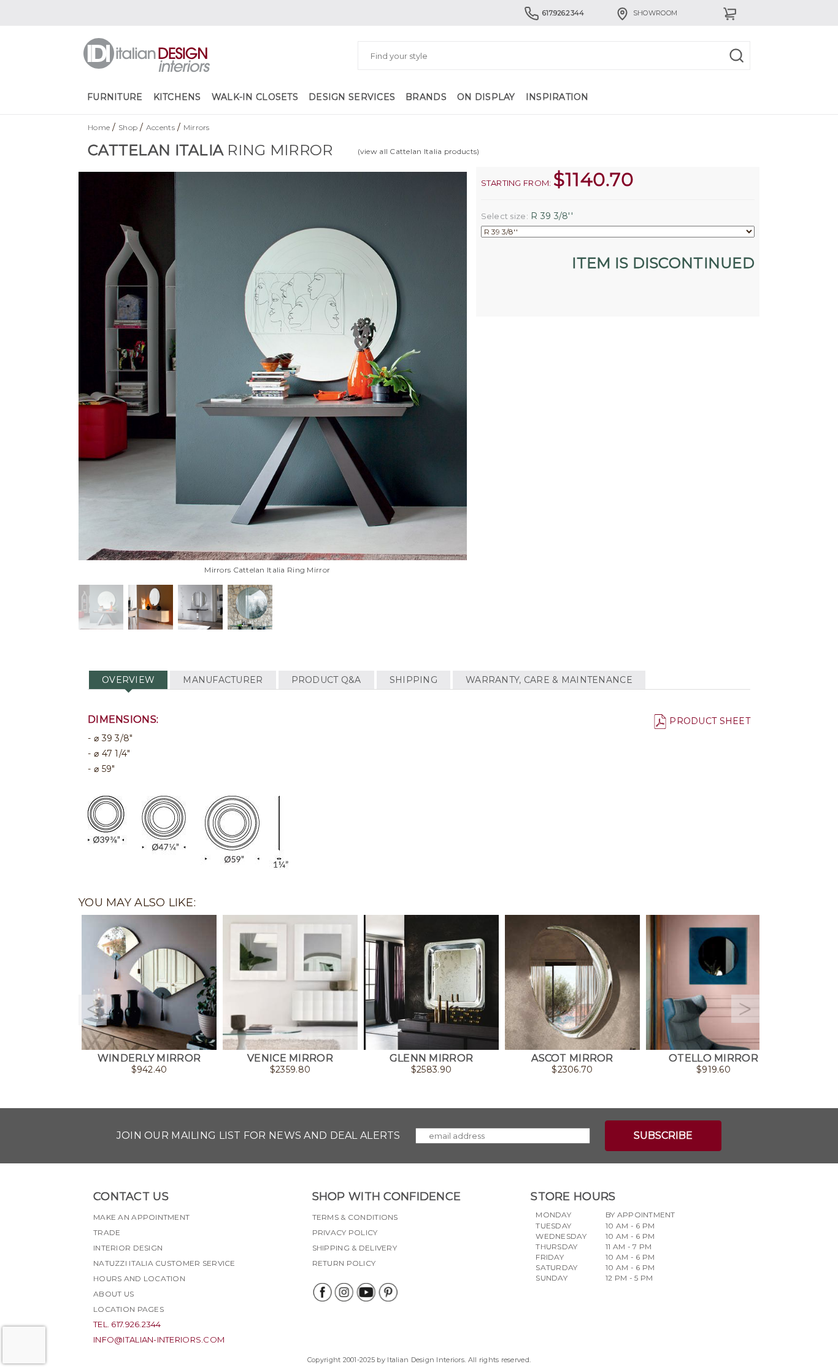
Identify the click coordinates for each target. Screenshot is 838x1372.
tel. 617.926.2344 (127, 1324)
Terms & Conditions (355, 1217)
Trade (106, 1232)
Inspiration (557, 96)
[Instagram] (343, 1292)
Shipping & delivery (354, 1247)
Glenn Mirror (431, 1058)
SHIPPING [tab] (413, 679)
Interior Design (128, 1247)
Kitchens (177, 96)
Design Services (352, 96)
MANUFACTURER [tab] (223, 679)
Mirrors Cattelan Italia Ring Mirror (267, 569)
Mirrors (196, 127)
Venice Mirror (290, 1058)
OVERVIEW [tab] (128, 679)
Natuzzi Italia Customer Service (164, 1263)
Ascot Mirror (572, 1058)
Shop (127, 127)
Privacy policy (345, 1232)
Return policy (344, 1263)
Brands (426, 96)
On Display (486, 96)
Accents (160, 127)
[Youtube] (365, 1292)
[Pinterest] (388, 1292)
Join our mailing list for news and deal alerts (259, 1135)
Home (99, 127)
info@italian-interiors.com (159, 1339)
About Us (113, 1293)
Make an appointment (141, 1217)
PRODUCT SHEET (709, 720)
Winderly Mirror (149, 1058)
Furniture (115, 96)
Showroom (655, 13)
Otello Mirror (713, 1058)
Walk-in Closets (255, 96)
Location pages (128, 1309)
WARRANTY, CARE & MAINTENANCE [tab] (549, 679)
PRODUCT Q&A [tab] (326, 679)
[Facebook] (321, 1292)
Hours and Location (139, 1278)
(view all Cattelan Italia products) (419, 151)
